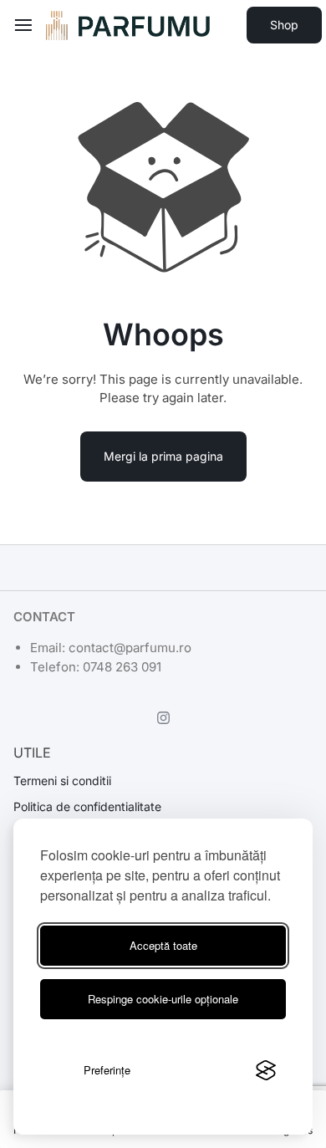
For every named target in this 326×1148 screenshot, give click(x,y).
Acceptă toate (163, 945)
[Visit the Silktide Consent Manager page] (266, 1070)
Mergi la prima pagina (163, 456)
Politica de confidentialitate (87, 807)
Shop (284, 25)
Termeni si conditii (62, 781)
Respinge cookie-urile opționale (163, 999)
